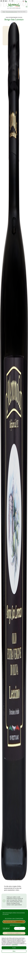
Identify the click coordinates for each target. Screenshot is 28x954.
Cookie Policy (15, 944)
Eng (12, 0)
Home (4, 11)
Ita (9, 0)
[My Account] (23, 1)
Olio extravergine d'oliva (11, 11)
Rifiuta (14, 951)
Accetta (14, 947)
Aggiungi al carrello (14, 933)
